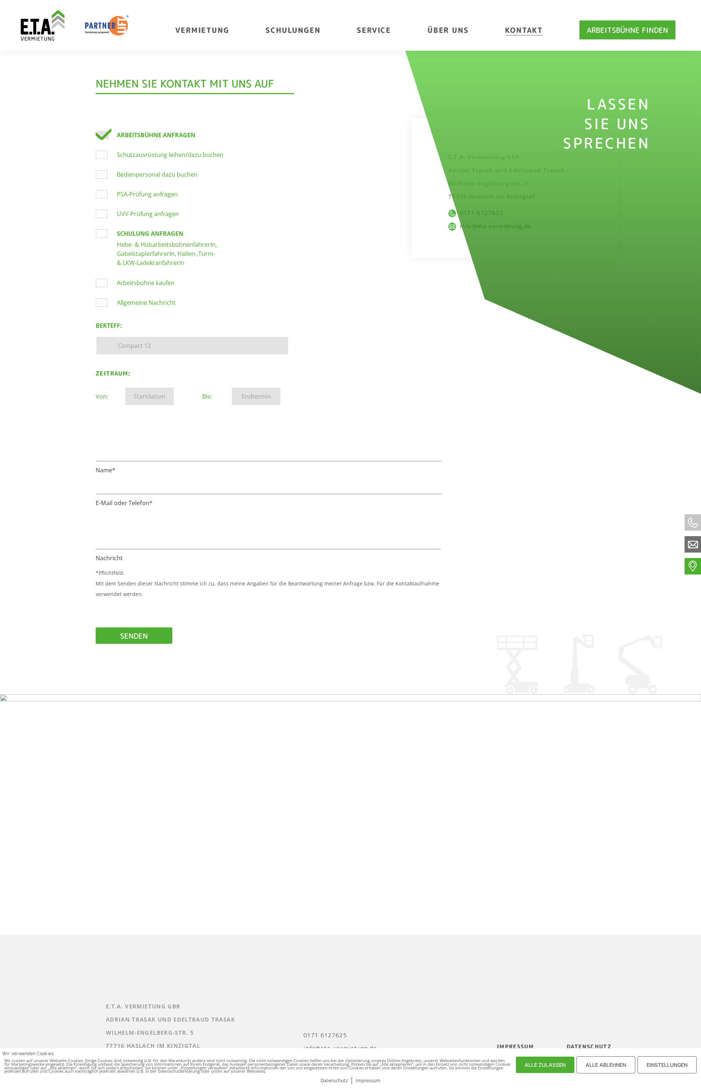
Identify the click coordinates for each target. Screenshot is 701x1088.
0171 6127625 (479, 212)
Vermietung (202, 30)
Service (374, 30)
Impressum (515, 1046)
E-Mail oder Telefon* (124, 503)
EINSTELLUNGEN (667, 1065)
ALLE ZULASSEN (545, 1065)
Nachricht (109, 558)
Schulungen (292, 30)
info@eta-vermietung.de (493, 226)
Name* (105, 470)
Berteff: (109, 326)
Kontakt (524, 30)
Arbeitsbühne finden (627, 30)
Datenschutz (589, 1046)
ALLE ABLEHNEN (606, 1065)
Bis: (207, 396)
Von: (102, 396)
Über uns (448, 30)
